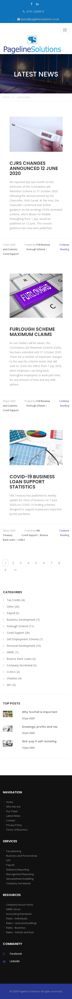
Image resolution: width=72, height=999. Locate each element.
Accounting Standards (19, 914)
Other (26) (13, 606)
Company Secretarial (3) (21, 665)
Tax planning (13, 851)
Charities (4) (14, 678)
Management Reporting (20, 874)
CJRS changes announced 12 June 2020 (34, 168)
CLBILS (21, 539)
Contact (10, 820)
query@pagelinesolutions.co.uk (40, 19)
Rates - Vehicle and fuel (20, 932)
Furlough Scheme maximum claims (32, 332)
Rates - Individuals (16, 918)
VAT (8, 860)
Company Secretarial (18, 883)
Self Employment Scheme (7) (25, 639)
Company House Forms (19, 904)
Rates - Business (16, 927)
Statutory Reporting (17, 869)
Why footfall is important (39, 712)
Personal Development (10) (24, 646)
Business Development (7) (23, 619)
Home (6, 97)
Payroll (10, 865)
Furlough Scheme (35, 249)
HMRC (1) (13, 652)
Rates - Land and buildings (21, 923)
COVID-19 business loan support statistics (32, 481)
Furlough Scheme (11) (20, 626)
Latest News (23, 97)
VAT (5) (11, 685)
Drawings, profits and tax (39, 727)
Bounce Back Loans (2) (21, 659)
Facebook (16, 953)
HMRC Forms (13, 909)
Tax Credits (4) (16, 600)
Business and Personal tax (21, 855)
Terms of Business (17, 829)
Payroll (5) (13, 613)
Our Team (12, 811)
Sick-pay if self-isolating (39, 741)
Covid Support (11, 254)
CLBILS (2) (13, 672)
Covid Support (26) (18, 632)
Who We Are (13, 806)
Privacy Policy (14, 825)
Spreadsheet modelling (19, 878)
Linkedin (15, 961)
